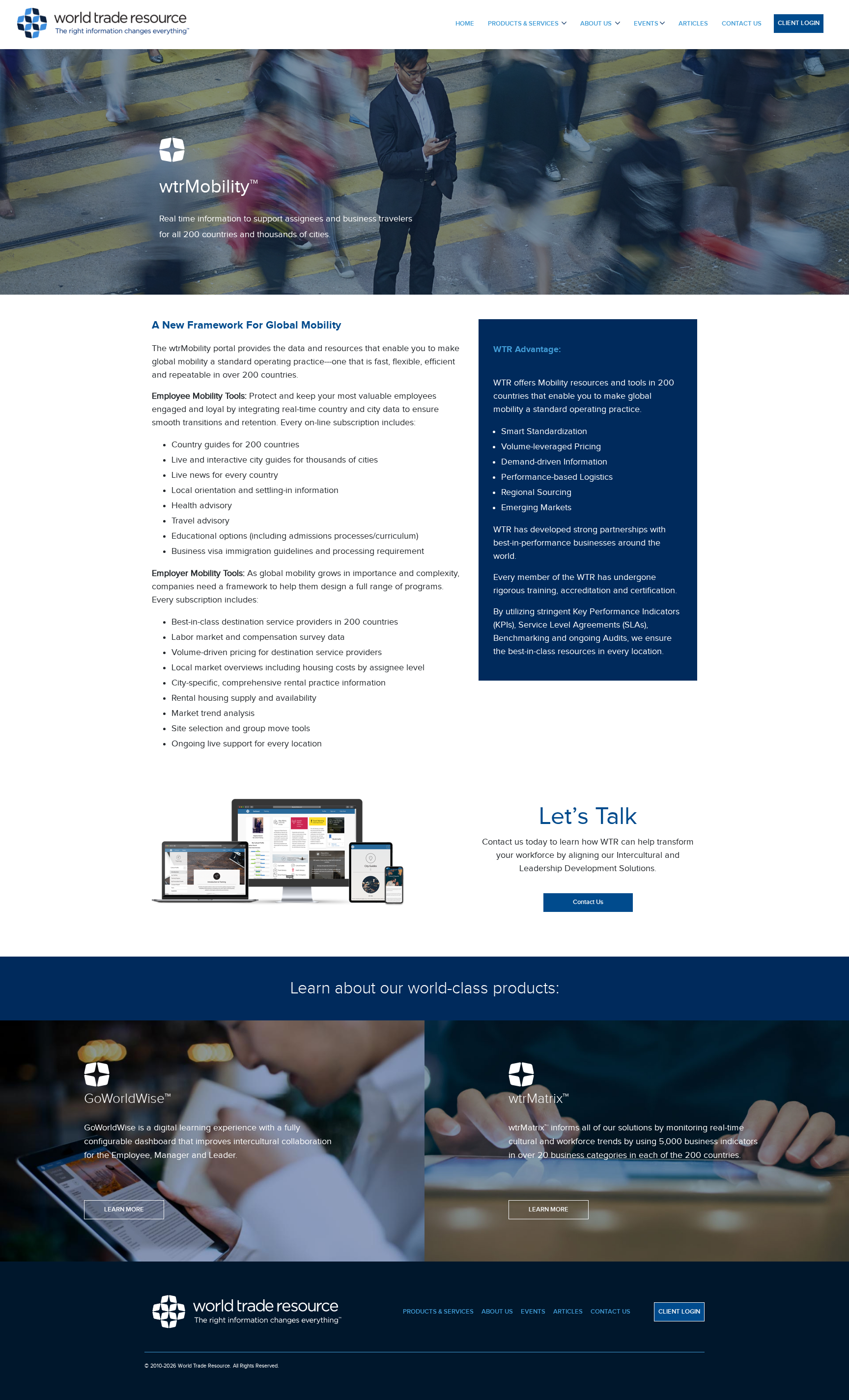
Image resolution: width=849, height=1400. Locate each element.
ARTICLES (693, 23)
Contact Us (588, 902)
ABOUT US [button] (596, 23)
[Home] (103, 21)
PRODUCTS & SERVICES (438, 1312)
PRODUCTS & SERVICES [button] (524, 23)
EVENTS (533, 1312)
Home (468, 33)
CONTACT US (742, 23)
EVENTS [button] (646, 23)
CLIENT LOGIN (799, 23)
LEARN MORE (124, 1209)
